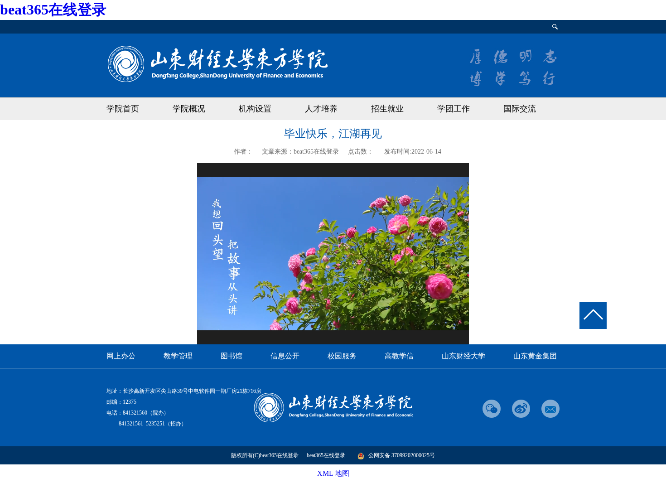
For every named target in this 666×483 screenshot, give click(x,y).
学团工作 (453, 108)
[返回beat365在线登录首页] (217, 63)
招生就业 (387, 108)
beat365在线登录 (53, 9)
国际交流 (519, 108)
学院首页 (122, 108)
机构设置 (255, 108)
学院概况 (189, 108)
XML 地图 (333, 473)
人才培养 (321, 108)
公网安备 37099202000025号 (401, 455)
